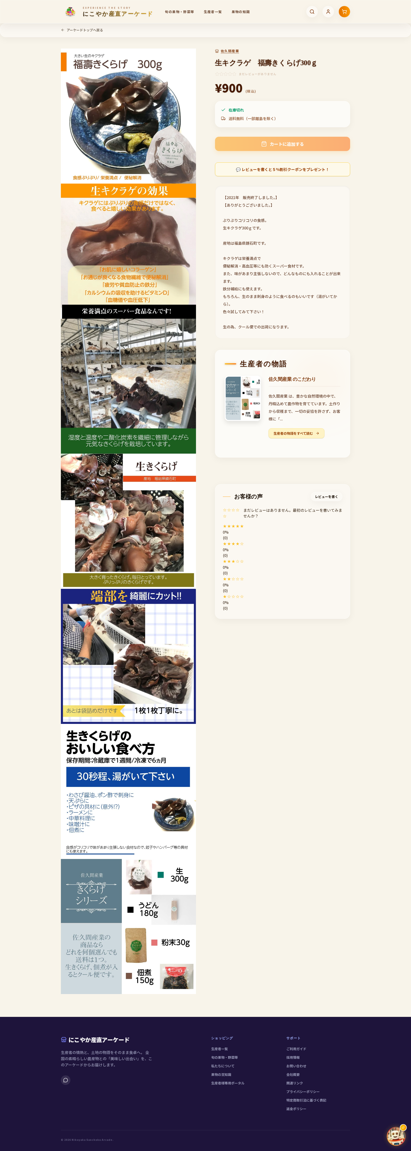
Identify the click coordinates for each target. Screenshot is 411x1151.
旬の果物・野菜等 (179, 11)
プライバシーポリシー (303, 1091)
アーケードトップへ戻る (85, 30)
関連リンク (294, 1083)
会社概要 (293, 1074)
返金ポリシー (296, 1108)
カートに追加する (287, 144)
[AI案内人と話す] (396, 1136)
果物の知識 (241, 11)
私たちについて (223, 1065)
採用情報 (293, 1057)
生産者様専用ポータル (228, 1083)
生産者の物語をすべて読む (294, 433)
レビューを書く (326, 496)
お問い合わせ (296, 1065)
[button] (282, 526)
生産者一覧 (213, 11)
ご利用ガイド (296, 1048)
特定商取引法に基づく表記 (306, 1100)
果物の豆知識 (221, 1074)
